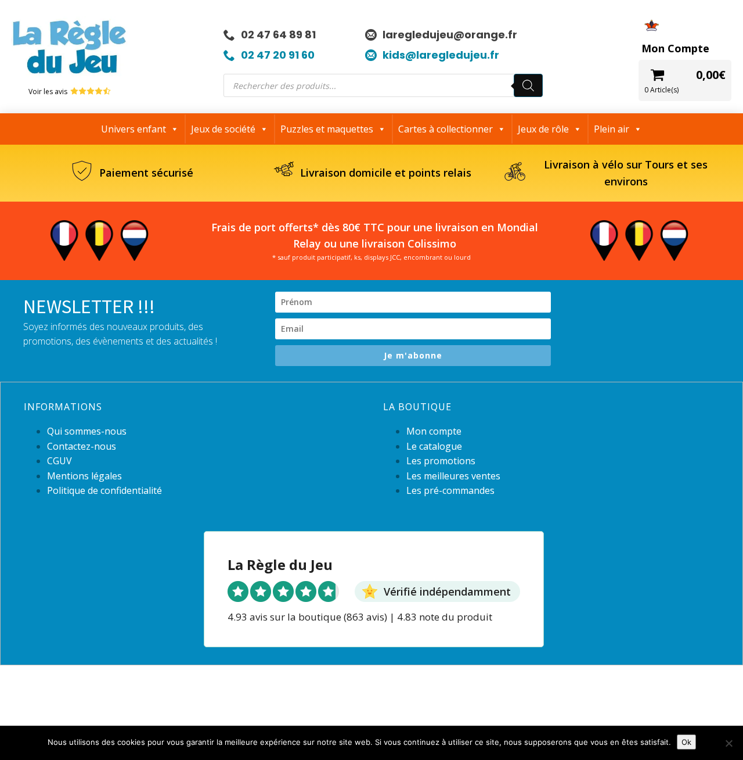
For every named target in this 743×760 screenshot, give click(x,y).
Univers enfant (133, 129)
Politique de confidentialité (104, 490)
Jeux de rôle (543, 129)
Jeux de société (223, 129)
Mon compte (433, 431)
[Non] (728, 743)
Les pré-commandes (450, 490)
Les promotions (440, 460)
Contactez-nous (81, 446)
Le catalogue (434, 446)
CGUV (59, 460)
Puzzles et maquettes (326, 129)
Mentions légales (84, 475)
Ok (686, 742)
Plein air (611, 129)
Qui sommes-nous (87, 431)
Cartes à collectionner (445, 129)
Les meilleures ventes (453, 475)
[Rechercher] (528, 85)
